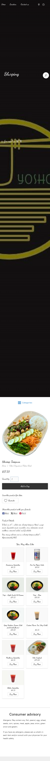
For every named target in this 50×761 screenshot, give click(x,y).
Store (4, 465)
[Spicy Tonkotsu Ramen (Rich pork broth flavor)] (13, 615)
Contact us (25, 4)
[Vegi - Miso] (37, 585)
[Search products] (45, 75)
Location (13, 4)
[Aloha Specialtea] (13, 677)
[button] (10, 500)
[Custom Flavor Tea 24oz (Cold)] (37, 615)
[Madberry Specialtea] (13, 647)
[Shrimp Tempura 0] (25, 433)
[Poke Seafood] (37, 647)
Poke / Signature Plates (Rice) (20, 465)
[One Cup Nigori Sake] (37, 555)
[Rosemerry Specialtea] (13, 555)
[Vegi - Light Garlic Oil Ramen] (13, 585)
